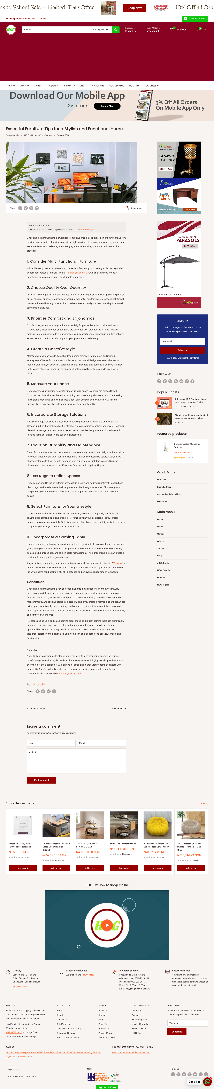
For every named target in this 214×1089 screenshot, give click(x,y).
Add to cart (22, 868)
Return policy (88, 974)
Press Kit (102, 1024)
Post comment (41, 780)
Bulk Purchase (63, 1024)
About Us (102, 1010)
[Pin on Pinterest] (26, 208)
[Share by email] (37, 208)
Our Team (162, 480)
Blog (82, 85)
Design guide (39, 684)
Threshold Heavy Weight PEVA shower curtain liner (21, 845)
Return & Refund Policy (67, 1037)
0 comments (137, 208)
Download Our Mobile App (68, 1028)
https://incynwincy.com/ (69, 673)
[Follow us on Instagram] (170, 381)
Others (52, 85)
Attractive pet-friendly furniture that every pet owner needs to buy (191, 416)
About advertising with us (169, 494)
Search (59, 1015)
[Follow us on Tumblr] (192, 381)
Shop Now (64, 7)
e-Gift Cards (98, 85)
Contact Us (61, 1019)
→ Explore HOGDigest (85, 229)
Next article (117, 708)
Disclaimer (162, 501)
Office (23, 85)
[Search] (116, 29)
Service (67, 85)
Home (9, 85)
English (10, 1069)
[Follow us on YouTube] (181, 381)
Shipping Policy (20, 986)
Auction (135, 1015)
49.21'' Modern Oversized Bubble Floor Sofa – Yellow (156, 845)
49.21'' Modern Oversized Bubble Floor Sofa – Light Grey (189, 847)
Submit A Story (139, 1028)
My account (152, 31)
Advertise (136, 1010)
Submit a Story (164, 487)
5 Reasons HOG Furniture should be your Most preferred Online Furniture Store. (190, 401)
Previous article (37, 708)
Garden (37, 85)
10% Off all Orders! (128, 8)
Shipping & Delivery (65, 1033)
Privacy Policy (105, 1033)
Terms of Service (106, 1037)
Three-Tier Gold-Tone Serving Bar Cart (86, 845)
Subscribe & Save (197, 18)
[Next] (208, 841)
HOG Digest (150, 85)
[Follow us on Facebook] (159, 381)
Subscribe (183, 350)
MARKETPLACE (14, 1032)
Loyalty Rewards (140, 1024)
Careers (102, 1015)
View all (204, 803)
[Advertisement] (107, 56)
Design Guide (12, 135)
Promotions (103, 1028)
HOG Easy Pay (116, 85)
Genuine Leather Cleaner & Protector (187, 445)
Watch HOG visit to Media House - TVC (131, 1052)
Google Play (107, 106)
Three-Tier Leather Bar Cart (123, 844)
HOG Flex (134, 85)
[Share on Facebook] (20, 208)
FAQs (101, 1019)
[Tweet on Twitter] (31, 208)
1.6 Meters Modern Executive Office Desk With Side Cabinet (56, 847)
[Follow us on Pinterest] (176, 381)
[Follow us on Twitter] (165, 381)
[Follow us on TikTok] (187, 381)
